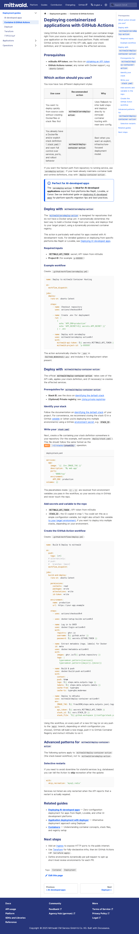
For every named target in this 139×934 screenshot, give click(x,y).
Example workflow (128, 43)
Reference (11, 922)
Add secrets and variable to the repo (128, 91)
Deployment (70, 870)
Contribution (56, 5)
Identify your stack (126, 74)
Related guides (124, 128)
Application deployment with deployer (68, 820)
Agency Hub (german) (61, 913)
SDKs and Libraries (15, 917)
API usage (10, 909)
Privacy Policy (99, 913)
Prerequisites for (128, 63)
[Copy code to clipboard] (110, 279)
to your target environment (62, 520)
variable (56, 418)
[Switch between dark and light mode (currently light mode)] (106, 5)
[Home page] (45, 13)
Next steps (123, 132)
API (19, 5)
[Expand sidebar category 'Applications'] (36, 40)
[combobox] (123, 5)
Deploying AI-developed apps (95, 241)
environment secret (84, 422)
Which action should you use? (126, 21)
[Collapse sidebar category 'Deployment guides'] (36, 13)
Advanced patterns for (127, 114)
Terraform (58, 849)
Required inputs (127, 39)
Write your (126, 82)
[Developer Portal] (8, 5)
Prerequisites (123, 16)
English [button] (97, 5)
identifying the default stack (89, 395)
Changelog (70, 5)
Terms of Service (101, 909)
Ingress (60, 845)
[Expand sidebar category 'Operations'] (36, 45)
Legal (95, 917)
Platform (34, 5)
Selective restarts (128, 124)
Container (56, 870)
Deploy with (127, 31)
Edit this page (55, 875)
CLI (25, 5)
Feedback (54, 909)
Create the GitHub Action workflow (126, 101)
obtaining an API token (98, 61)
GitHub (81, 5)
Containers (54, 827)
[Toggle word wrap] (105, 279)
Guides (44, 5)
